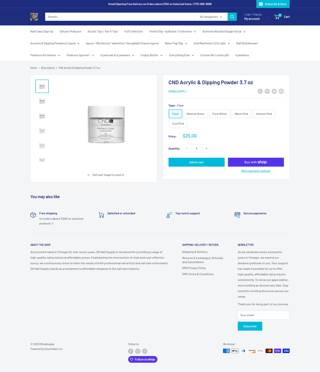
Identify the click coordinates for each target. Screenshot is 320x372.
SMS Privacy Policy (194, 268)
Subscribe (250, 326)
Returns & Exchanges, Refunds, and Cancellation (203, 260)
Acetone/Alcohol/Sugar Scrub (221, 31)
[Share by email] (281, 91)
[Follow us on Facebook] (130, 351)
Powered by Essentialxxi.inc (46, 348)
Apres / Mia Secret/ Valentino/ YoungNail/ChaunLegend (122, 43)
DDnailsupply (177, 91)
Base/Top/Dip (174, 43)
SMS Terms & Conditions (198, 274)
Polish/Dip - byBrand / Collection (170, 31)
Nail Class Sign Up (41, 31)
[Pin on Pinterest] (267, 91)
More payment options (255, 171)
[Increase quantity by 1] (206, 148)
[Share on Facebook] (260, 91)
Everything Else (179, 55)
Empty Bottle (150, 55)
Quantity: (175, 148)
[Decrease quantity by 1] (187, 148)
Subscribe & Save (275, 4)
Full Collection (133, 31)
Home (33, 67)
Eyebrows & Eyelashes (115, 55)
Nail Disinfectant (247, 43)
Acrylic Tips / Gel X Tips (103, 31)
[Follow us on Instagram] (137, 351)
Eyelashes (242, 55)
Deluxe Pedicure (70, 31)
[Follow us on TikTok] (144, 351)
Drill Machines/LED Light (210, 43)
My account (252, 18)
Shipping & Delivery (195, 251)
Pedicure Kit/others (43, 55)
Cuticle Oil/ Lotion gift (214, 55)
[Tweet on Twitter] (274, 91)
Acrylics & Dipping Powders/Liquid (52, 43)
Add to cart (196, 162)
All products (48, 67)
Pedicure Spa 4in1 (78, 55)
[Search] (232, 17)
